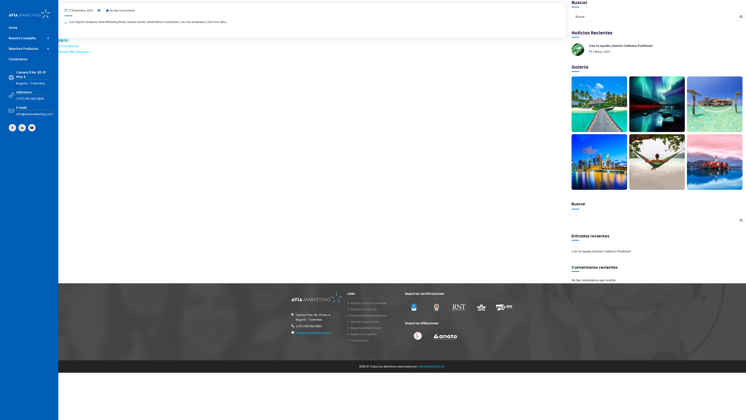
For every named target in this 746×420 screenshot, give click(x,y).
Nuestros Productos (23, 49)
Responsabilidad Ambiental (368, 316)
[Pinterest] (68, 40)
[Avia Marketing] (30, 13)
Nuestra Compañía (22, 38)
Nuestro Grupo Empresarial (368, 303)
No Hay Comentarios (122, 10)
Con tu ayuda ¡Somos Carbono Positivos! (621, 46)
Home (13, 28)
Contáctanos (18, 59)
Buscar (578, 204)
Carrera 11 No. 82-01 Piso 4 (31, 74)
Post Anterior (69, 46)
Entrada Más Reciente (73, 52)
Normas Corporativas (364, 322)
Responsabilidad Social (365, 328)
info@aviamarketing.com (313, 333)
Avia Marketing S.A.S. (431, 366)
